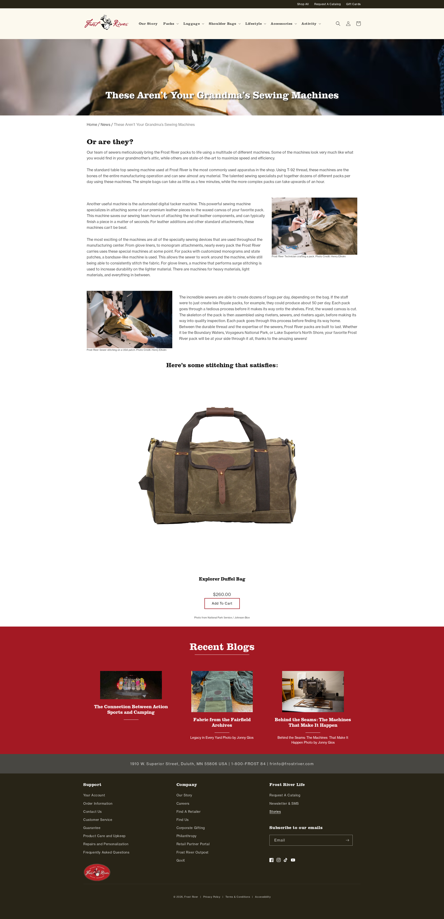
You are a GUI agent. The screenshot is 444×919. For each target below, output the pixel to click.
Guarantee (91, 828)
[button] (170, 24)
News (105, 124)
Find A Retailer (188, 811)
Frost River (191, 896)
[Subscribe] (347, 840)
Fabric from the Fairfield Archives (222, 722)
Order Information (97, 803)
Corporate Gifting (190, 828)
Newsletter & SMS (284, 803)
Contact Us (92, 811)
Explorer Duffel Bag (222, 579)
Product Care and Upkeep (104, 836)
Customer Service (97, 820)
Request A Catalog (284, 795)
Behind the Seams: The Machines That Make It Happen (313, 722)
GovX (180, 860)
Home (92, 124)
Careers (182, 803)
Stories (275, 811)
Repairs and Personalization (105, 844)
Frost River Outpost (192, 852)
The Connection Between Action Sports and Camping (131, 709)
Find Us (182, 820)
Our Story (184, 795)
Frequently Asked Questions (106, 852)
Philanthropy (186, 836)
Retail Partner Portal (193, 844)
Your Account (94, 795)
